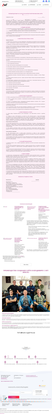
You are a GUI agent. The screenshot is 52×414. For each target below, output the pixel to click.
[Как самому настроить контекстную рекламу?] (8, 239)
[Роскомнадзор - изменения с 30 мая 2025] (5, 206)
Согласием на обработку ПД (21, 399)
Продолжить (2, 413)
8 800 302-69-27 (19, 1)
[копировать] (9, 1)
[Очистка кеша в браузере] (32, 238)
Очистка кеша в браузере (43, 239)
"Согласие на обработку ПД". (31, 375)
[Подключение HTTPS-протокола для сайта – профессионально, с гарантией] (32, 209)
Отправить (13, 397)
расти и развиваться (10, 326)
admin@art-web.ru (5, 1)
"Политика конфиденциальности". (32, 376)
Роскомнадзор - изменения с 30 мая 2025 (19, 207)
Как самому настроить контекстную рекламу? (18, 240)
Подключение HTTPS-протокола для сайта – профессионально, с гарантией (44, 209)
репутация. (16, 327)
